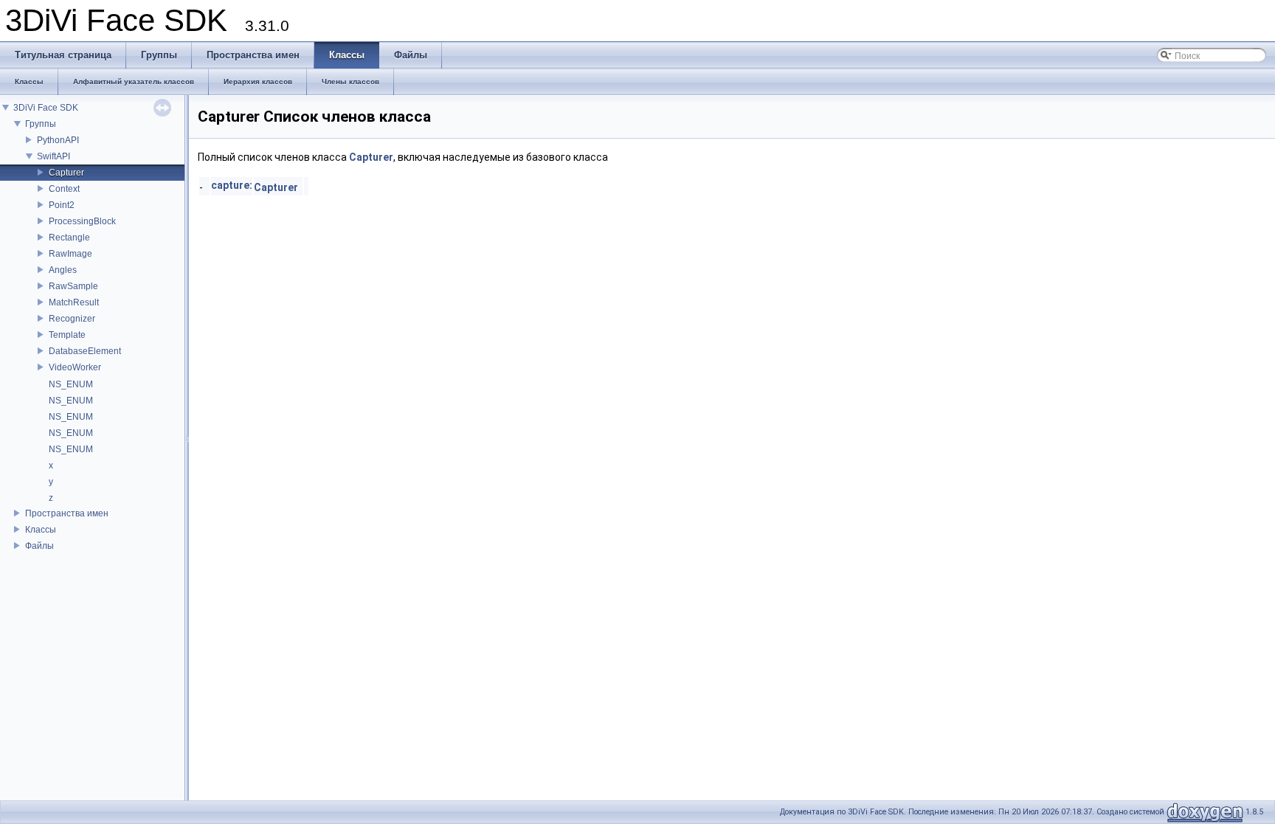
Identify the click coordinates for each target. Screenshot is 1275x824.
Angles (63, 270)
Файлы (39, 546)
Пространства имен (66, 513)
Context (64, 189)
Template (67, 335)
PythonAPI (58, 140)
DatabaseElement (85, 351)
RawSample (73, 286)
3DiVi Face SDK (45, 108)
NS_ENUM (71, 384)
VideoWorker (75, 367)
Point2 (62, 205)
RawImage (70, 254)
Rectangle (69, 237)
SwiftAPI (53, 156)
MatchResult (74, 302)
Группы (40, 124)
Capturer (66, 172)
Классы (40, 529)
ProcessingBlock (82, 221)
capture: (231, 185)
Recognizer (72, 319)
